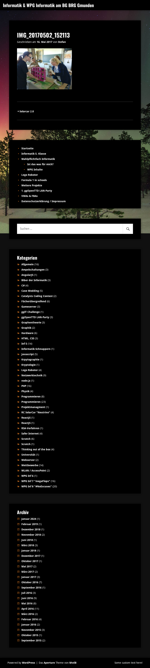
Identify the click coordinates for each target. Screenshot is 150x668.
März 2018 (27, 545)
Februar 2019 (29, 524)
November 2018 (31, 534)
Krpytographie (30, 359)
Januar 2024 (28, 518)
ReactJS (26, 417)
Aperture (49, 662)
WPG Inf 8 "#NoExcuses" (36, 486)
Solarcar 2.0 (27, 111)
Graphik (26, 327)
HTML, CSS (27, 338)
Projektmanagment (33, 407)
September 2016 (31, 587)
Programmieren (31, 396)
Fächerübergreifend (33, 301)
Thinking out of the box (35, 449)
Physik (25, 391)
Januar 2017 (28, 577)
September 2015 (31, 640)
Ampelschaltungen (33, 269)
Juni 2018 (27, 540)
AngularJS (27, 274)
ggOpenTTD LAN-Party (35, 317)
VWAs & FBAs (29, 196)
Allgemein (27, 264)
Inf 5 (24, 343)
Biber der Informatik (34, 280)
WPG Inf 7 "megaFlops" (35, 481)
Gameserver (28, 306)
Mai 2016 (27, 603)
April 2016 (27, 608)
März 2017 (27, 571)
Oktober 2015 (29, 635)
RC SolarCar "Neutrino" (35, 412)
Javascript (27, 354)
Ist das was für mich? (40, 164)
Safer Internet (30, 433)
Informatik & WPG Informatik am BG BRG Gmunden (48, 5)
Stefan (62, 41)
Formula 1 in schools (34, 180)
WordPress (28, 662)
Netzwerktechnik (31, 375)
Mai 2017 (27, 566)
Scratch (26, 438)
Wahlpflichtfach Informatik (38, 159)
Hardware (27, 333)
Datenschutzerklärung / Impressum (43, 201)
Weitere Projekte (31, 185)
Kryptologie (28, 364)
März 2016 (27, 614)
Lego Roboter (29, 174)
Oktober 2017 (29, 561)
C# (23, 285)
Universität (28, 454)
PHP (23, 386)
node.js (25, 380)
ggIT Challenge (30, 311)
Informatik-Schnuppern (35, 348)
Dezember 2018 (30, 529)
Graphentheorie (31, 322)
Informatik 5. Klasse (33, 153)
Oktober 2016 (29, 582)
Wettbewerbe (29, 465)
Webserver (28, 460)
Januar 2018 (28, 550)
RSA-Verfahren (30, 428)
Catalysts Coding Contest (37, 296)
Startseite (27, 148)
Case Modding (30, 290)
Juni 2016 (27, 598)
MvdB (72, 662)
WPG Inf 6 (27, 475)
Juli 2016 (26, 592)
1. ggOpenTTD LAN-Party (36, 190)
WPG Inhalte (35, 169)
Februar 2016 (29, 619)
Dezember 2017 (30, 555)
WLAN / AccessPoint (33, 470)
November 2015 (31, 629)
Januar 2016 (28, 624)
